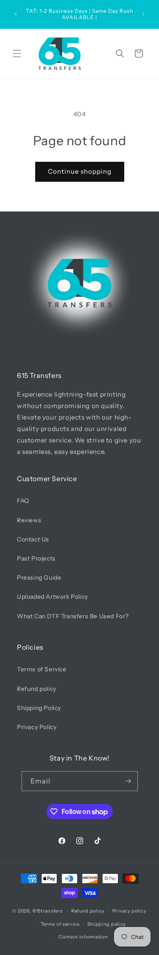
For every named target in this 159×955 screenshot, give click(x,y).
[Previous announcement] (15, 14)
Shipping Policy (39, 708)
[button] (17, 53)
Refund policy (36, 689)
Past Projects (36, 558)
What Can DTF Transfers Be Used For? (73, 616)
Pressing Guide (39, 577)
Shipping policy (106, 924)
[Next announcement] (143, 14)
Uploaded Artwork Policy (52, 596)
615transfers (47, 911)
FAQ (23, 500)
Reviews (29, 520)
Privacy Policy (36, 727)
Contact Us (33, 539)
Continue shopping (80, 171)
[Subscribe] (128, 781)
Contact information (83, 937)
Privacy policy (129, 911)
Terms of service (60, 924)
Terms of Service (42, 669)
